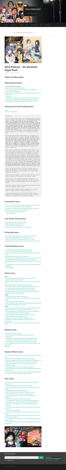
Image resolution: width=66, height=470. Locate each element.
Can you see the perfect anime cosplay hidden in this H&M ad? (19, 367)
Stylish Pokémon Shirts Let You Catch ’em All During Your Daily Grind (21, 362)
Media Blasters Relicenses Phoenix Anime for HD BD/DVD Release (21, 338)
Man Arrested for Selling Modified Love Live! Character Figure (20, 358)
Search (41, 457)
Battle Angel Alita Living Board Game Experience (16, 256)
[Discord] (57, 466)
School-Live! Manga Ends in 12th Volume (15, 301)
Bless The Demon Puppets (11, 111)
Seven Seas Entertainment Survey (13, 333)
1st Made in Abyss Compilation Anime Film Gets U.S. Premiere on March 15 (23, 258)
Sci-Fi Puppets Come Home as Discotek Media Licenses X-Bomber (20, 341)
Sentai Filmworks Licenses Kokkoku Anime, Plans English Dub (19, 335)
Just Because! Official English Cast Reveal (15, 293)
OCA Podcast (33, 9)
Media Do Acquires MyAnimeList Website (15, 88)
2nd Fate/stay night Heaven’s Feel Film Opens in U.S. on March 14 (20, 259)
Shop (27, 24)
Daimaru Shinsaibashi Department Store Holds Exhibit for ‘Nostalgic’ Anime (23, 360)
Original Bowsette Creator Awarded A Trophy (16, 316)
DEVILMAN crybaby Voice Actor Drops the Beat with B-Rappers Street (22, 286)
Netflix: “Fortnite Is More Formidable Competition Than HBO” (19, 239)
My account (34, 24)
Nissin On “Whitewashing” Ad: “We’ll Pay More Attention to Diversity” (21, 402)
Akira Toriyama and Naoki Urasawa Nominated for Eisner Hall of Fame (22, 99)
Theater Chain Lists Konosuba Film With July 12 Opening (18, 251)
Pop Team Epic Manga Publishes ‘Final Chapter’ (16, 296)
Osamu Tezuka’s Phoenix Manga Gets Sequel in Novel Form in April (22, 340)
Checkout (47, 24)
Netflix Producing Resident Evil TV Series (15, 224)
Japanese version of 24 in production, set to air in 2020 (18, 227)
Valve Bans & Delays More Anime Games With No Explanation (20, 314)
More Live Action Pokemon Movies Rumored (15, 222)
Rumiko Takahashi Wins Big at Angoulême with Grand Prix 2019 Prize (21, 101)
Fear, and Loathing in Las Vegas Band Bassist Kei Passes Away (19, 288)
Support (21, 24)
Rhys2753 (17, 73)
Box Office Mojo (10, 268)
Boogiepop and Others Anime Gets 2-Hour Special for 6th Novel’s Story (22, 291)
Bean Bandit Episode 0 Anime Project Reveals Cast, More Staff (20, 278)
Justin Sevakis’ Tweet (11, 213)
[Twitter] (55, 466)
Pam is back (9, 96)
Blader (7, 110)
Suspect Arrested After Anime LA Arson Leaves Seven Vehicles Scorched (22, 205)
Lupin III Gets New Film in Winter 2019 (14, 280)
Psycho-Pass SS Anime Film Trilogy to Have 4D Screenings (19, 249)
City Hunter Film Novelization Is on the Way (15, 304)
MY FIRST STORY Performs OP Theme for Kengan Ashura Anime (20, 290)
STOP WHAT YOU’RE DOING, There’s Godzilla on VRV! (18, 237)
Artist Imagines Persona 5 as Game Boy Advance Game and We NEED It (22, 311)
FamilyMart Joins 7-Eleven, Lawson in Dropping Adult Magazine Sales (22, 400)
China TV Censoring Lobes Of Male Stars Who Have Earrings (19, 392)
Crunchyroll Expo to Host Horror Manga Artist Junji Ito (18, 206)
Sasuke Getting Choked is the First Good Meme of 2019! (19, 385)
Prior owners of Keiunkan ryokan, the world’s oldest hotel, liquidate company (23, 371)
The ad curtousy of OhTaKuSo (13, 410)
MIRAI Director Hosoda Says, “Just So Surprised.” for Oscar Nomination (22, 98)
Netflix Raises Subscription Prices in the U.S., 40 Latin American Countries (22, 241)
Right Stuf (7, 346)
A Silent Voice (8, 336)
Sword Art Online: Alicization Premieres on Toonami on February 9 (21, 236)
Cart (41, 24)
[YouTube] (53, 466)
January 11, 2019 (9, 73)
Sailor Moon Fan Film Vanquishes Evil (14, 225)
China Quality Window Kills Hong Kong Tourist (16, 390)
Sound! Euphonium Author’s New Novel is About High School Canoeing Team (23, 303)
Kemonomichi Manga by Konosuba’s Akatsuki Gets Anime (19, 285)
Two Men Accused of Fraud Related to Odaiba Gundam (18, 373)
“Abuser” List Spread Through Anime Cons (15, 211)
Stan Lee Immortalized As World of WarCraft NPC (17, 313)
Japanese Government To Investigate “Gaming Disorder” (18, 318)
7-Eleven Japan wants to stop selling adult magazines (17, 398)
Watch (6, 24)
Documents (13, 24)
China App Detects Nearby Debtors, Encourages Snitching (19, 394)
